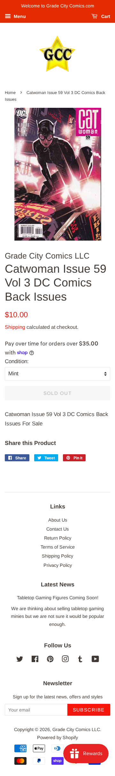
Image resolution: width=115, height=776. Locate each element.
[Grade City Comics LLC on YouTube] (95, 660)
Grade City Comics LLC (76, 729)
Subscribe (89, 709)
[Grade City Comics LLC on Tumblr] (80, 660)
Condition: (17, 361)
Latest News (57, 584)
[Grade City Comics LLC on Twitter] (19, 660)
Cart (105, 16)
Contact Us (57, 529)
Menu (19, 16)
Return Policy (57, 538)
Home (10, 92)
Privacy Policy (57, 565)
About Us (57, 520)
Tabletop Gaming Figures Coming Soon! (57, 597)
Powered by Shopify (57, 737)
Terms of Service (58, 547)
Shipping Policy (57, 556)
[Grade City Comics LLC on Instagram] (65, 660)
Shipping (15, 327)
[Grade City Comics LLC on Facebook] (35, 660)
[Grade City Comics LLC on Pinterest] (50, 660)
